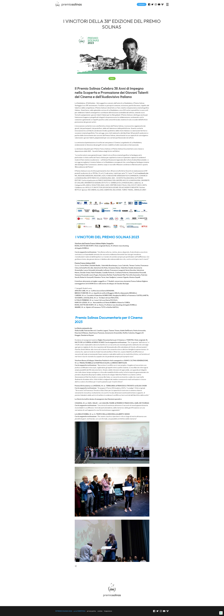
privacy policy (91, 611)
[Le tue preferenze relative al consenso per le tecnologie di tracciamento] (221, 613)
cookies (99, 611)
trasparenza (108, 611)
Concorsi (141, 4)
